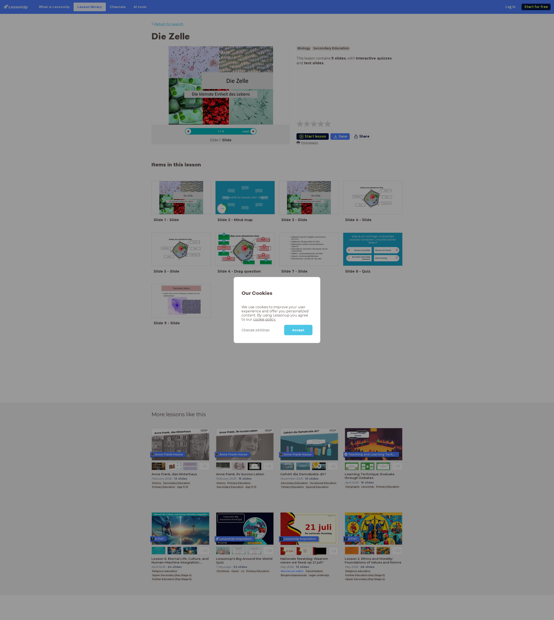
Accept (298, 330)
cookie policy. (264, 319)
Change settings (256, 330)
